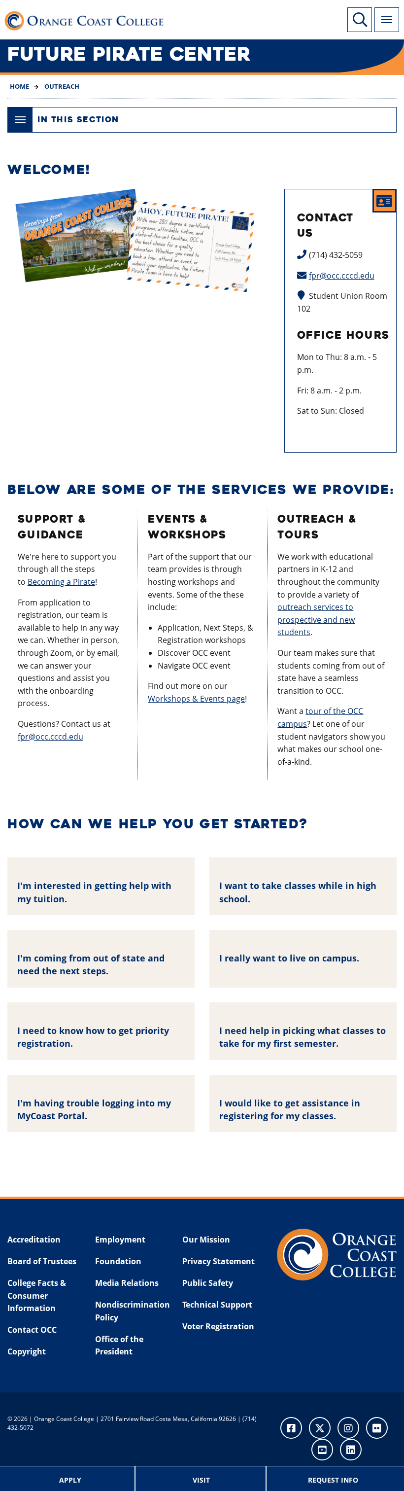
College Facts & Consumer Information (36, 1296)
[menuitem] (70, 1478)
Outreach (61, 86)
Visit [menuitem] (201, 1480)
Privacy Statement (218, 1261)
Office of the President (119, 1345)
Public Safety (207, 1283)
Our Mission (206, 1239)
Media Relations (127, 1283)
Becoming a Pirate (61, 581)
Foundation (118, 1261)
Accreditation (34, 1239)
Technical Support (217, 1304)
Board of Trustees (41, 1261)
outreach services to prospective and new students (316, 620)
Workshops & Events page (196, 698)
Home (19, 86)
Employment (120, 1239)
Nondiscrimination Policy (132, 1311)
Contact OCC (32, 1329)
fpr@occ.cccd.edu (341, 275)
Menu (386, 19)
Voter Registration (218, 1326)
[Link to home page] (88, 19)
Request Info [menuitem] (333, 1480)
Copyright (26, 1351)
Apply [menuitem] (70, 1480)
